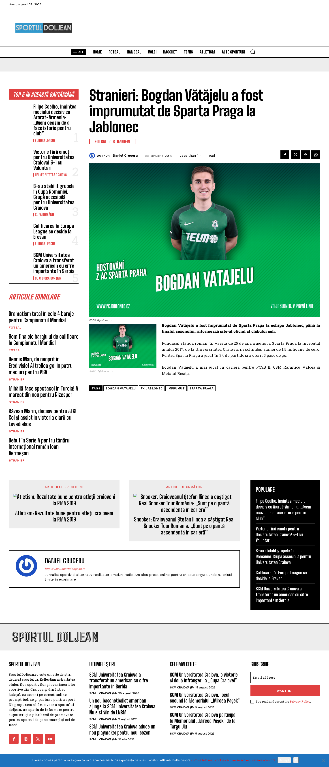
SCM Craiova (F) (182, 687)
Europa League (45, 140)
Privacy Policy (300, 701)
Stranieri (17, 379)
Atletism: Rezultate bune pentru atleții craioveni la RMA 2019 (64, 516)
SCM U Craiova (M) (48, 278)
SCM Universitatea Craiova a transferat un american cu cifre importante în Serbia (54, 263)
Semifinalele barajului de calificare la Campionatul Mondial (44, 339)
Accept (284, 760)
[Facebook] (284, 154)
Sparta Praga (202, 388)
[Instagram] (26, 739)
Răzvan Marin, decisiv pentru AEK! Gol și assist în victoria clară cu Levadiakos (43, 417)
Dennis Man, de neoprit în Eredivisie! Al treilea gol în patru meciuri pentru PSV (41, 365)
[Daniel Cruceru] (93, 155)
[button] (252, 51)
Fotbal (15, 327)
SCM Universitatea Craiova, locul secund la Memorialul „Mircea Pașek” (205, 698)
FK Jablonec (152, 388)
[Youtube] (50, 739)
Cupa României (45, 214)
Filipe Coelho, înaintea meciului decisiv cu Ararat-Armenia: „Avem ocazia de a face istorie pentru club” (55, 120)
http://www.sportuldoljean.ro (65, 568)
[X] (323, 760)
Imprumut (176, 388)
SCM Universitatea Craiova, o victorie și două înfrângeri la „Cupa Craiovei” (204, 678)
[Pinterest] (305, 154)
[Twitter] (295, 154)
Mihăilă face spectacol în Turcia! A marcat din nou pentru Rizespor (43, 391)
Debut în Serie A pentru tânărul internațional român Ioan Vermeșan (39, 447)
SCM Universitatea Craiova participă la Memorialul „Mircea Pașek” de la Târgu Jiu (202, 721)
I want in (283, 690)
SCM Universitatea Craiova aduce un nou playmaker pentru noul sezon (122, 729)
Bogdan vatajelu (120, 388)
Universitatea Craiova (51, 175)
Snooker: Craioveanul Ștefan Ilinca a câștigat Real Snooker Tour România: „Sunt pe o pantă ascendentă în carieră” (184, 526)
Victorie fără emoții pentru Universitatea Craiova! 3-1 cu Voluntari (54, 160)
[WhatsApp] (315, 154)
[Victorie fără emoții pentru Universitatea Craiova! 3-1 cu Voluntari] (19, 158)
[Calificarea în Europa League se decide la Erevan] (19, 232)
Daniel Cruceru (125, 156)
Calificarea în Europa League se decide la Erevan (53, 231)
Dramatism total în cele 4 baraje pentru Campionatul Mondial (41, 316)
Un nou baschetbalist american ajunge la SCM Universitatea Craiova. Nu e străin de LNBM (123, 707)
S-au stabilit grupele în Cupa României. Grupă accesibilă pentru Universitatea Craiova (54, 197)
